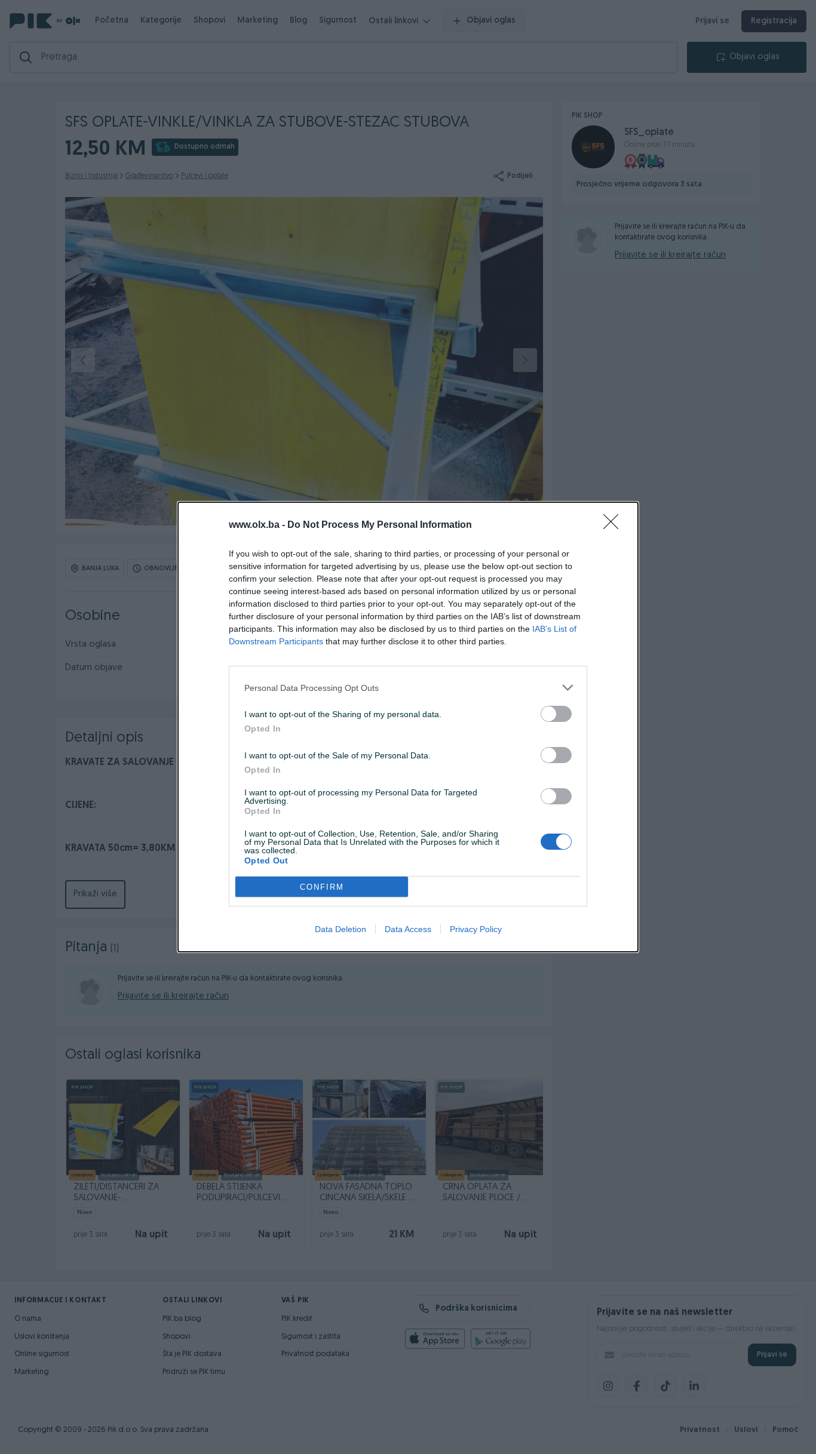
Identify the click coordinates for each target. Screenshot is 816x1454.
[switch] (556, 714)
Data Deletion (340, 929)
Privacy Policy (476, 929)
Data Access (408, 929)
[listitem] (408, 687)
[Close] (614, 525)
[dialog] (408, 727)
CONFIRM (322, 887)
